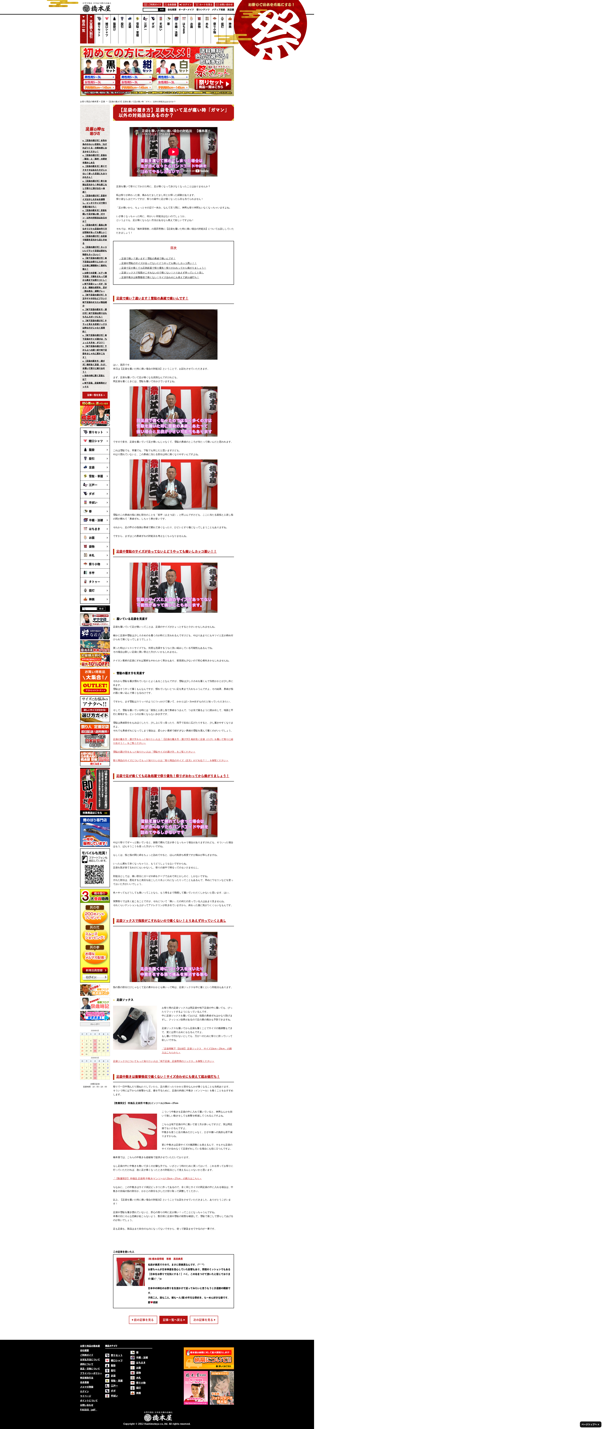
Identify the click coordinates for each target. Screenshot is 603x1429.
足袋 (103, 101)
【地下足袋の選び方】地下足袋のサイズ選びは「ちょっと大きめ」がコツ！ (94, 339)
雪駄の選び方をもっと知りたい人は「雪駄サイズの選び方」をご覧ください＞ (154, 751)
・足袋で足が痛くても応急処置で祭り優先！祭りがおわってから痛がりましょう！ (162, 268)
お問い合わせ (86, 1405)
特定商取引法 (86, 1378)
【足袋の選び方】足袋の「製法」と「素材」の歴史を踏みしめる (94, 159)
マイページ (85, 1396)
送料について (86, 1364)
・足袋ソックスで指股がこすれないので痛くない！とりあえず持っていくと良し (161, 272)
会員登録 (84, 1382)
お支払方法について (90, 1359)
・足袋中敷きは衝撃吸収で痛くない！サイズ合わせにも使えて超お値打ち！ (159, 277)
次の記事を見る (203, 1319)
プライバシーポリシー (91, 1373)
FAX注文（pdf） (88, 1410)
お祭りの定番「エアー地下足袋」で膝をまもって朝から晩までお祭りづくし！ (94, 276)
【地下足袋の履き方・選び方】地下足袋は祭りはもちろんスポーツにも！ (94, 313)
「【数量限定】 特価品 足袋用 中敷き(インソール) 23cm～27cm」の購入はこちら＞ (157, 1178)
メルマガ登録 (86, 1387)
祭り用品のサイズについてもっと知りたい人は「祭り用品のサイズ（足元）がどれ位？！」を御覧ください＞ (170, 760)
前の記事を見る (144, 1319)
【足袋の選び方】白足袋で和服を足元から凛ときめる (94, 240)
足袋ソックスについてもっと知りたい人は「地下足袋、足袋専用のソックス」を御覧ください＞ (163, 1061)
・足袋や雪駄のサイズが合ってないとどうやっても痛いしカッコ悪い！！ (158, 263)
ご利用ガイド (86, 1355)
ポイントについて (89, 1400)
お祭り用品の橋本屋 (89, 101)
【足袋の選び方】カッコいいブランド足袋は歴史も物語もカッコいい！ (94, 251)
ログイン (84, 1391)
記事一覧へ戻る (173, 1319)
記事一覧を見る (95, 395)
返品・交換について (90, 1369)
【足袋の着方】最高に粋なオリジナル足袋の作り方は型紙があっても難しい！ (94, 228)
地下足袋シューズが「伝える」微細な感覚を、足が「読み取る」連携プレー (94, 287)
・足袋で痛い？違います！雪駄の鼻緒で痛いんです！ (147, 258)
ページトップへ (590, 1424)
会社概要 (84, 1350)
